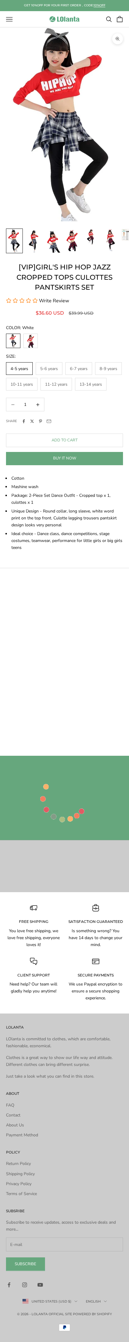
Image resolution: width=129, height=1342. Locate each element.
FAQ (10, 1105)
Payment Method (22, 1135)
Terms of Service (21, 1194)
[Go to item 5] (91, 237)
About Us (15, 1125)
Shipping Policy (20, 1174)
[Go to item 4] (72, 240)
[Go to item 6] (110, 240)
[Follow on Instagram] (25, 1285)
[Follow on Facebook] (9, 1285)
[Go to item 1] (14, 241)
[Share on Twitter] (32, 421)
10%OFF (99, 5)
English (93, 1301)
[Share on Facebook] (23, 421)
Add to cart (65, 440)
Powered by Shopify (92, 1314)
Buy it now (64, 458)
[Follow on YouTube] (40, 1285)
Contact (13, 1115)
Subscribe (25, 1264)
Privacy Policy (19, 1184)
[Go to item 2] (33, 241)
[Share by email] (48, 421)
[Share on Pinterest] (40, 421)
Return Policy (18, 1163)
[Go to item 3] (52, 241)
